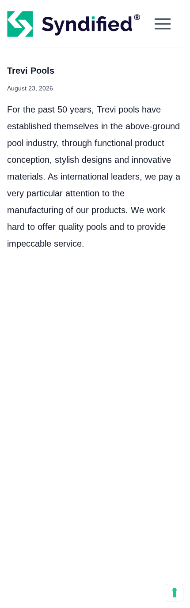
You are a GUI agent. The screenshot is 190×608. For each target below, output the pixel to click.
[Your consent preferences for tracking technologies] (174, 592)
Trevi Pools (30, 70)
